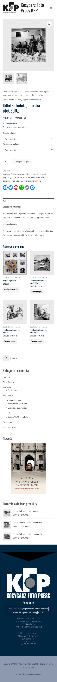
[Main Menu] (51, 7)
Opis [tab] (4, 201)
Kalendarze (7, 422)
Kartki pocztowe (9, 427)
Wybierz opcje (37, 291)
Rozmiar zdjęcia (9, 133)
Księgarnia (7, 387)
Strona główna (8, 92)
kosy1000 (18, 178)
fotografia (10, 178)
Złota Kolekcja (8, 382)
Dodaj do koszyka (22, 161)
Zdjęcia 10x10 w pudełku (18, 417)
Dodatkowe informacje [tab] (12, 207)
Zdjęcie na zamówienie (17, 408)
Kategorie (18, 92)
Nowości (6, 377)
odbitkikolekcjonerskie (39, 178)
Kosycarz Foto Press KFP (32, 7)
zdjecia (20, 181)
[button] (49, 24)
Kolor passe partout (11, 144)
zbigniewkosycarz (9, 181)
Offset (10, 412)
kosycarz (26, 178)
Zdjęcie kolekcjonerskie (17, 403)
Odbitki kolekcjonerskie (12, 400)
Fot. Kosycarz (13, 390)
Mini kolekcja (8, 395)
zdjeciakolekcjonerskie (32, 181)
